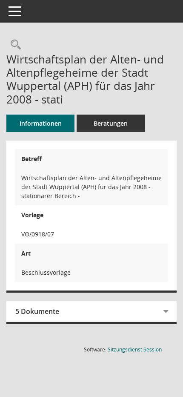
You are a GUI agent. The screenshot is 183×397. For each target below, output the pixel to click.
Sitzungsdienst (135, 349)
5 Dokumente (37, 311)
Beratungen (111, 123)
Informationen (41, 123)
